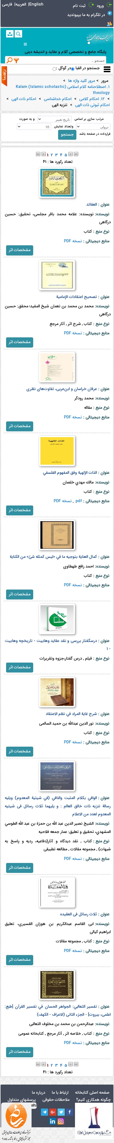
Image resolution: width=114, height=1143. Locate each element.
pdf (79, 501)
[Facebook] (69, 1112)
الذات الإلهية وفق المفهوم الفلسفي (70, 473)
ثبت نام (79, 6)
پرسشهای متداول (21, 1100)
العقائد (91, 204)
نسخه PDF (73, 241)
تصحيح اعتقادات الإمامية (76, 297)
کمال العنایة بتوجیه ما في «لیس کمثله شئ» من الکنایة (53, 557)
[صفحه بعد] (70, 154)
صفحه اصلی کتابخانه (92, 1093)
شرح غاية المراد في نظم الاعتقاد (71, 714)
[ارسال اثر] (10, 33)
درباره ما (38, 1093)
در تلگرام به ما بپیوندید (86, 15)
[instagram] (61, 1121)
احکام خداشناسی (57, 99)
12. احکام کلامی (92, 99)
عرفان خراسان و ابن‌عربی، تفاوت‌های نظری (61, 389)
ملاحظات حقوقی (55, 1100)
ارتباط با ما (60, 1093)
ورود (100, 6)
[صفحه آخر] (76, 154)
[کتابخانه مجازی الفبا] (99, 37)
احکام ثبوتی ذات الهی (92, 105)
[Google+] (52, 1112)
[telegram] (44, 1112)
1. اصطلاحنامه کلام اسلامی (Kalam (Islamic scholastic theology (63, 90)
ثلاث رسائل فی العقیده (78, 914)
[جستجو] (18, 33)
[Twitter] (61, 1112)
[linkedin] (52, 1121)
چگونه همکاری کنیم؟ (93, 1100)
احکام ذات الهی (23, 99)
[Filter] (16, 60)
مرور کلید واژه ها (81, 81)
